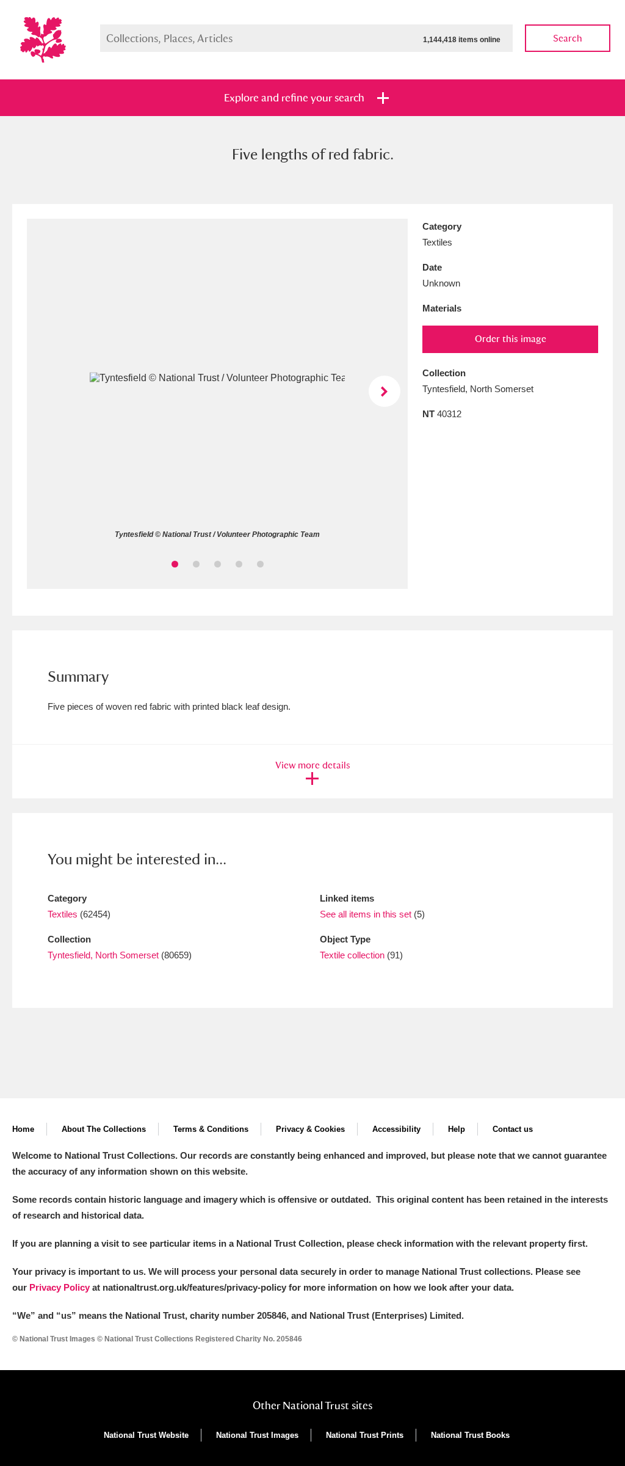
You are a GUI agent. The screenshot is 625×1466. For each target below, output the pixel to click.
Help (456, 1129)
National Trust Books (470, 1435)
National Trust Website (146, 1435)
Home (23, 1129)
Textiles (63, 914)
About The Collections (104, 1129)
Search (567, 38)
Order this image (510, 339)
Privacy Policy (59, 1287)
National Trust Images (257, 1435)
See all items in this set (365, 914)
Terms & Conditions (210, 1129)
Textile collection (352, 955)
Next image (384, 391)
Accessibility (396, 1129)
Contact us (513, 1129)
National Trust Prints (364, 1435)
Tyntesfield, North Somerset (103, 955)
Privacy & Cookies (310, 1129)
